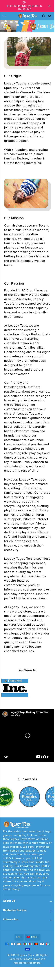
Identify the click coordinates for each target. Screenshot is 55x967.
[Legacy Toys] (26, 16)
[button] (5, 16)
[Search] (42, 16)
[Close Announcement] (47, 6)
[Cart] (47, 16)
